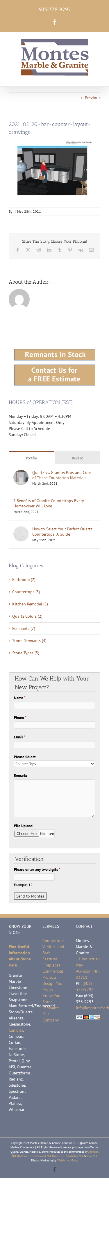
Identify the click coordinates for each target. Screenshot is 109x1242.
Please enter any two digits (37, 869)
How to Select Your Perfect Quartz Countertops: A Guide (62, 531)
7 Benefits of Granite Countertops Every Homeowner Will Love (48, 503)
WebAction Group (67, 1160)
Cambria (16, 1030)
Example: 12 (23, 884)
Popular (31, 458)
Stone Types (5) (25, 652)
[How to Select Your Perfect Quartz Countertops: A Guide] (20, 529)
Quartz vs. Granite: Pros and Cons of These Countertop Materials (62, 475)
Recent (77, 458)
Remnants (51, 1007)
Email (19, 737)
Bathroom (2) (23, 579)
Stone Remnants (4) (29, 640)
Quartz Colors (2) (27, 616)
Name (20, 697)
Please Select (25, 756)
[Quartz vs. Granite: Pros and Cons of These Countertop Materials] (20, 472)
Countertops (53, 940)
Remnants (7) (23, 628)
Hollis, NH (58, 1156)
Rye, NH (92, 1156)
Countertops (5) (26, 591)
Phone (20, 717)
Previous (92, 97)
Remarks (20, 775)
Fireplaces (51, 965)
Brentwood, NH (42, 1156)
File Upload (23, 825)
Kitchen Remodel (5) (30, 604)
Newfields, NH (74, 1156)
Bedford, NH (24, 1156)
